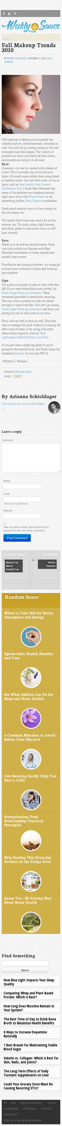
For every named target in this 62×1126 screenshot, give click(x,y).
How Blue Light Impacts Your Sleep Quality (29, 981)
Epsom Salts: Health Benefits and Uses (28, 655)
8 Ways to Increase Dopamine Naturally (25, 1033)
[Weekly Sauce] (31, 26)
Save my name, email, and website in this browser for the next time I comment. (26, 528)
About (13, 1102)
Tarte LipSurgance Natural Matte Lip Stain (25, 335)
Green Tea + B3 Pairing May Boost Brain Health (28, 900)
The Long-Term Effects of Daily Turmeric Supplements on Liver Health (26, 1074)
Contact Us (51, 1102)
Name (6, 481)
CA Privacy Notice (30, 1108)
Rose (21, 353)
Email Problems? (10, 1114)
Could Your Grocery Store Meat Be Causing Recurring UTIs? (28, 1085)
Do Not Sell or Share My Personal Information (23, 1120)
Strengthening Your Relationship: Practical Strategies (23, 820)
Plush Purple (37, 196)
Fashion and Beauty (22, 371)
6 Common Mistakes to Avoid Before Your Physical (29, 737)
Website (7, 510)
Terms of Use (46, 1108)
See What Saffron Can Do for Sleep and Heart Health (28, 696)
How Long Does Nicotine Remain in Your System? (29, 1007)
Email (6, 494)
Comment (7, 440)
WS (5, 1102)
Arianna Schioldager (16, 58)
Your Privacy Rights (11, 1108)
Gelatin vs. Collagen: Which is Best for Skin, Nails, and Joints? (31, 1059)
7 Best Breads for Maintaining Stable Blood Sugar (30, 1046)
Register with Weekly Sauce (31, 1102)
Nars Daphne (34, 200)
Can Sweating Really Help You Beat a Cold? (30, 777)
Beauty (18, 376)
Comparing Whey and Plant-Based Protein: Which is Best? (28, 994)
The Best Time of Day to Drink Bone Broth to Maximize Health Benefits (30, 1020)
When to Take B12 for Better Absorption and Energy (28, 614)
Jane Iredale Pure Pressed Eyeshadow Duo (26, 186)
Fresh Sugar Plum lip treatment (22, 292)
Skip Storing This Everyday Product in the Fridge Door (28, 859)
